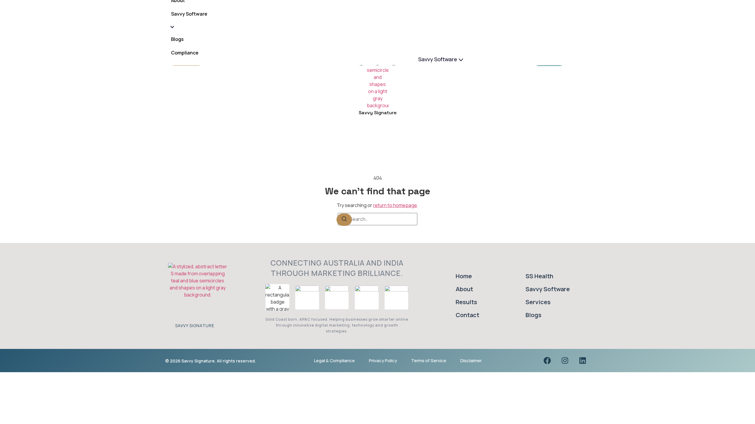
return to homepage (395, 205)
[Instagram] (564, 360)
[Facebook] (547, 360)
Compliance (184, 53)
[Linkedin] (582, 360)
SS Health (539, 276)
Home (464, 276)
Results (466, 302)
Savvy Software (437, 59)
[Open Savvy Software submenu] (172, 27)
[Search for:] (377, 219)
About (464, 289)
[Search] (344, 219)
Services (538, 302)
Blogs (177, 39)
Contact (467, 315)
